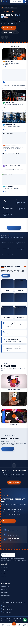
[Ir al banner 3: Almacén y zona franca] (9, 40)
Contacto (3, 579)
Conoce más (6, 275)
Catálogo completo (5, 567)
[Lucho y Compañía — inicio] (5, 1)
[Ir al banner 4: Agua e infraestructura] (11, 40)
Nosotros (3, 576)
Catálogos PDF (4, 573)
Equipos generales (5, 595)
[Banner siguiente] (6, 37)
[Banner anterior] (2, 37)
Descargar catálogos (8, 520)
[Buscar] (24, 1)
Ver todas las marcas (14, 228)
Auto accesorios (5, 586)
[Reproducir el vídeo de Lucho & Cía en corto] (14, 399)
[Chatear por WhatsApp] (25, 620)
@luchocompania (7, 612)
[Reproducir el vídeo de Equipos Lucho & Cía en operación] (14, 381)
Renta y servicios (5, 570)
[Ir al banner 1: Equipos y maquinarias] (2, 40)
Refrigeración (4, 592)
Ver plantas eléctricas (8, 27)
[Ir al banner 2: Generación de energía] (5, 40)
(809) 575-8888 (6, 606)
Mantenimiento (4, 589)
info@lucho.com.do (7, 609)
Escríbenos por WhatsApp (9, 32)
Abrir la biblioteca (7, 448)
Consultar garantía (14, 482)
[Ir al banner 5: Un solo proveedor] (14, 40)
